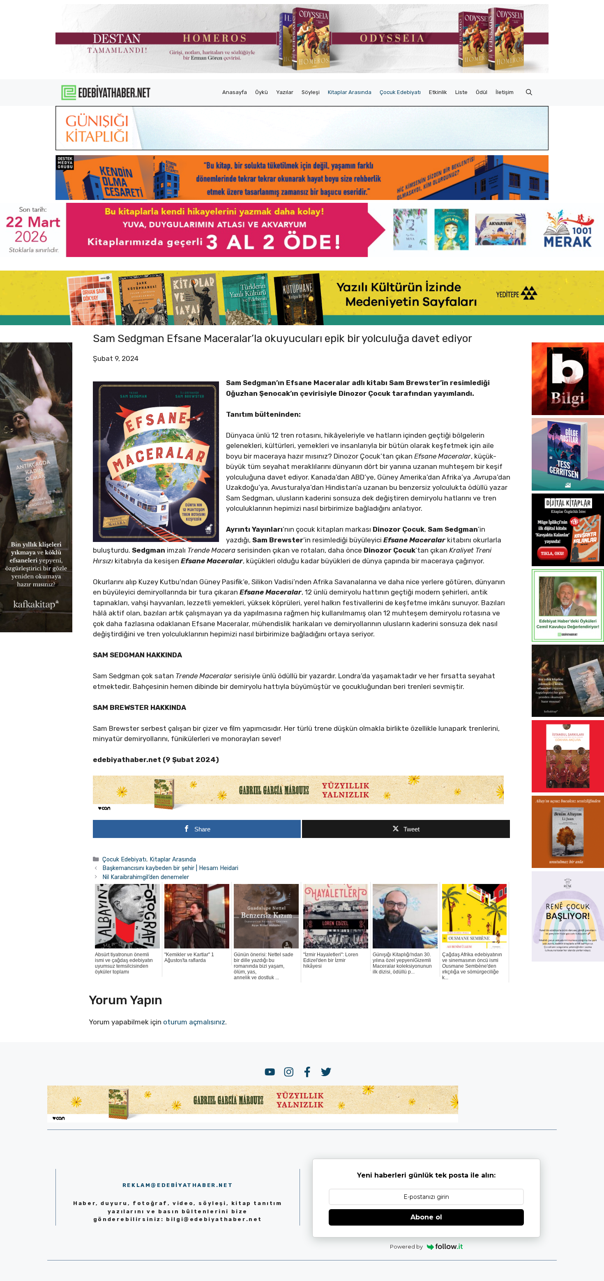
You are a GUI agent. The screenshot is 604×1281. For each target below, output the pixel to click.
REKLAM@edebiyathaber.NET (177, 1185)
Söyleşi (311, 92)
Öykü (261, 92)
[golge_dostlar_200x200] (568, 488)
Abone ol (426, 1217)
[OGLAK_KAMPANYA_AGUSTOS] (568, 790)
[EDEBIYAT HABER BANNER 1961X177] (302, 323)
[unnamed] (568, 413)
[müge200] (568, 564)
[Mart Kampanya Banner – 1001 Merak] (302, 254)
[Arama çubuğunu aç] (529, 92)
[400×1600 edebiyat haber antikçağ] (36, 630)
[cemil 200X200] (568, 639)
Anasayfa (234, 92)
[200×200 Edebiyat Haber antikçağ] (568, 714)
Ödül (481, 92)
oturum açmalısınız (194, 1022)
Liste (461, 92)
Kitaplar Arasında (349, 92)
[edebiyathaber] (302, 197)
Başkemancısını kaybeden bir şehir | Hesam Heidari (170, 868)
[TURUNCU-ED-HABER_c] (302, 148)
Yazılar (284, 92)
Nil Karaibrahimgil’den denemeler (145, 877)
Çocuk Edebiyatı (400, 92)
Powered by (406, 1246)
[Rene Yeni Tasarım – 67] (568, 959)
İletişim (505, 92)
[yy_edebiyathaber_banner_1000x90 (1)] (298, 810)
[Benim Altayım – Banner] (568, 865)
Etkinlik (438, 92)
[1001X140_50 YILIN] (302, 71)
